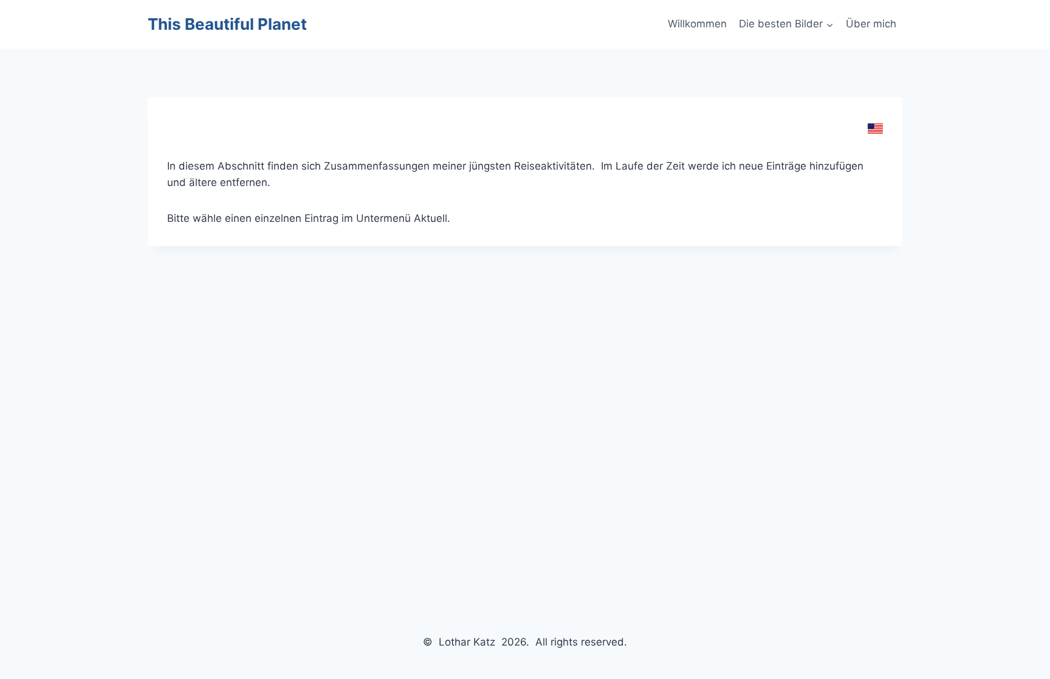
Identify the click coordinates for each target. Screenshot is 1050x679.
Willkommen (697, 24)
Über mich (871, 24)
